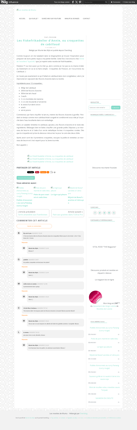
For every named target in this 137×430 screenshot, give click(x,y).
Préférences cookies (115, 418)
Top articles (54, 418)
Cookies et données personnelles (96, 418)
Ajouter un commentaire (34, 226)
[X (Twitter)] (76, 2)
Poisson (52, 37)
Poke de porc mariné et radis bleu (104, 339)
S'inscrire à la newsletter (26, 178)
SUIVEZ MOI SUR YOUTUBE (51, 18)
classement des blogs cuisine (104, 306)
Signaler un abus (72, 418)
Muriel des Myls (30, 418)
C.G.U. (82, 418)
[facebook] (73, 2)
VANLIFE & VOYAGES (72, 18)
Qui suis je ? (33, 18)
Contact (86, 18)
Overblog (83, 413)
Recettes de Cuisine (104, 309)
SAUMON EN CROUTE (104, 398)
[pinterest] (80, 2)
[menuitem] (22, 18)
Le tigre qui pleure (104, 347)
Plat (46, 37)
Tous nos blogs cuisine (61, 2)
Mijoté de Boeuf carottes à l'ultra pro (104, 355)
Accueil (22, 18)
